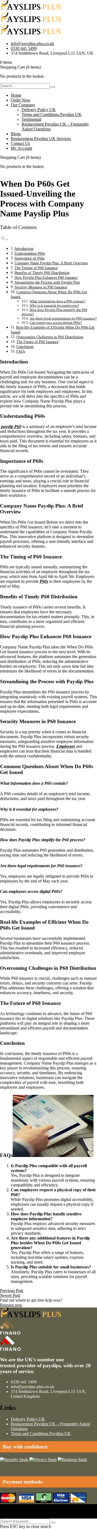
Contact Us (20, 143)
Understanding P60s (30, 253)
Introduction (24, 248)
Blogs (16, 134)
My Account (21, 148)
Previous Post (11, 1290)
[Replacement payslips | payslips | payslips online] (31, 9)
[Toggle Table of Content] (4, 239)
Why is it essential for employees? (54, 305)
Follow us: (9, 1516)
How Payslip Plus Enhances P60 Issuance (46, 277)
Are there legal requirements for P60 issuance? (63, 318)
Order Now (20, 100)
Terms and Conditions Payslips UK (52, 114)
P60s (44, 581)
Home (16, 95)
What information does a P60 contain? (57, 301)
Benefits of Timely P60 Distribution (42, 273)
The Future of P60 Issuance (37, 342)
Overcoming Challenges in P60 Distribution (49, 337)
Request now (11, 1305)
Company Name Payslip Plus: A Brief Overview (51, 263)
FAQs (20, 351)
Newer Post (10, 1295)
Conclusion (24, 346)
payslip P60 (10, 426)
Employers (65, 746)
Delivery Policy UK (39, 109)
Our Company (23, 105)
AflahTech (9, 1511)
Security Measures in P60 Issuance (41, 287)
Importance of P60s (29, 258)
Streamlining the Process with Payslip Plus (47, 282)
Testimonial (31, 119)
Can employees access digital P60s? (56, 323)
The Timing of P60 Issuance (36, 268)
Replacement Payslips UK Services (41, 138)
